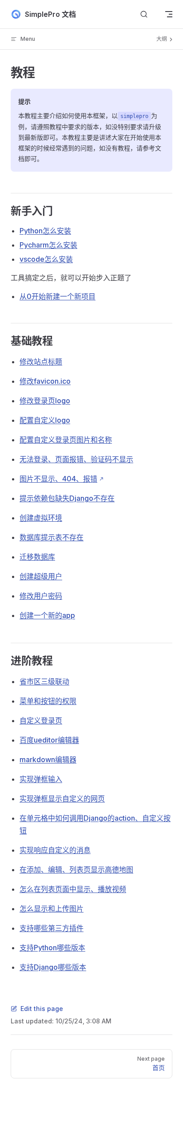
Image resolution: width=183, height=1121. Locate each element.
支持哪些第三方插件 (52, 928)
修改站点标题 (41, 361)
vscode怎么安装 (46, 259)
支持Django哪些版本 (53, 967)
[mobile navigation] (168, 14)
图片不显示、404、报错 (58, 478)
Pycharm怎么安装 (48, 244)
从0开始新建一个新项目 (57, 296)
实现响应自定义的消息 (55, 850)
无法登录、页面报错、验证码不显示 (76, 459)
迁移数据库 (37, 556)
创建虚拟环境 (41, 517)
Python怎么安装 (45, 230)
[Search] (144, 14)
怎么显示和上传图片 (52, 908)
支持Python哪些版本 (52, 947)
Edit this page (41, 1008)
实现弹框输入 (41, 779)
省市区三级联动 (44, 681)
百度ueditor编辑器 (49, 740)
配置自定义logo (45, 420)
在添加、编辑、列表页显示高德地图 (76, 869)
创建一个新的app (47, 615)
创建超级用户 (41, 576)
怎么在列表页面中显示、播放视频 (73, 889)
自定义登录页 (41, 720)
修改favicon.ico (45, 381)
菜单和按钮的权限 (48, 700)
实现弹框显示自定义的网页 (62, 798)
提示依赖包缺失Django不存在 (67, 498)
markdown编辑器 (48, 759)
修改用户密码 (41, 595)
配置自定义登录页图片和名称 (66, 439)
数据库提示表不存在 (52, 537)
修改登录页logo (45, 400)
